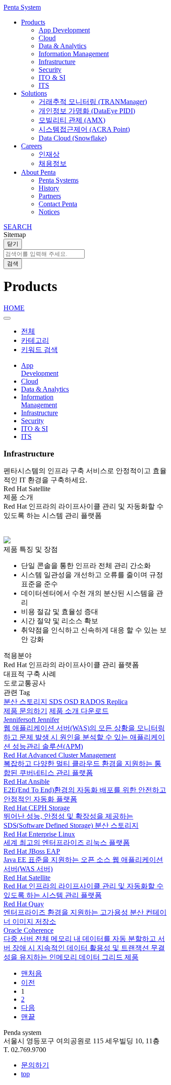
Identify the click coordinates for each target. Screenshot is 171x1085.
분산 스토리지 (26, 701)
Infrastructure (57, 61)
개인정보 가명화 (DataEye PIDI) (87, 111)
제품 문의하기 (25, 711)
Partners (50, 196)
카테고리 (35, 340)
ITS (44, 85)
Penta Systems (58, 180)
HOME (14, 308)
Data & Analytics (62, 46)
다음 (28, 1007)
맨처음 (31, 973)
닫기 (12, 244)
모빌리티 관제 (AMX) (72, 120)
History (49, 188)
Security (50, 69)
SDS (56, 701)
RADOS (93, 701)
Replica (117, 701)
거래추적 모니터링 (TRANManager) (93, 101)
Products (33, 22)
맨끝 (28, 1016)
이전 (28, 982)
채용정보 (53, 163)
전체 (28, 331)
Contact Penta (58, 204)
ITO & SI (52, 77)
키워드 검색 (39, 349)
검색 (12, 263)
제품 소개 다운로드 (79, 711)
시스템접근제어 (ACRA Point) (84, 129)
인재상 (49, 154)
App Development (64, 30)
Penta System (22, 7)
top (25, 1074)
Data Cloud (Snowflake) (73, 138)
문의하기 (35, 1065)
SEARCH (18, 226)
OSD (72, 701)
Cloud (47, 38)
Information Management (74, 53)
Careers (31, 146)
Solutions (34, 93)
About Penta (38, 172)
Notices (49, 212)
